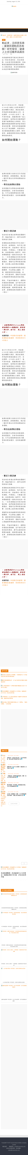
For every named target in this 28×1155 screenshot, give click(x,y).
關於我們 (4, 1146)
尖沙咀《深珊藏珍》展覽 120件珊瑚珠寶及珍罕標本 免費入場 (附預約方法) (16, 794)
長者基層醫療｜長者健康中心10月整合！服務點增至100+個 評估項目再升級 (13, 875)
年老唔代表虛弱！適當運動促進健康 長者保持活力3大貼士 (14, 338)
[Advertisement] (14, 89)
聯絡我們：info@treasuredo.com (17, 1146)
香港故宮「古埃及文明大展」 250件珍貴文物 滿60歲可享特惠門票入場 (17, 758)
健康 (4, 40)
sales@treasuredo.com (14, 1150)
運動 (11, 54)
